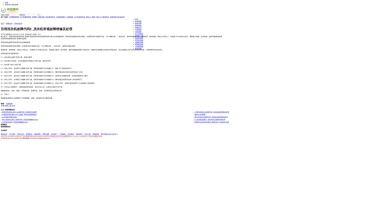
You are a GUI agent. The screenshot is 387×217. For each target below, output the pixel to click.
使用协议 (29, 134)
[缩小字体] (4, 34)
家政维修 (138, 49)
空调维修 (138, 30)
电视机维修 (139, 44)
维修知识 (9, 23)
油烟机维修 (139, 42)
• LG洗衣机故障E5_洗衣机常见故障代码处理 (209, 119)
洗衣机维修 (139, 38)
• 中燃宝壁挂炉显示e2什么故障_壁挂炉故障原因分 (19, 114)
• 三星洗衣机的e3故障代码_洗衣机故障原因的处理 (211, 112)
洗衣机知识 (18, 23)
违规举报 (96, 134)
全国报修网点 (61, 17)
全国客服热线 (14, 17)
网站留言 (79, 134)
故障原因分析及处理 (117, 17)
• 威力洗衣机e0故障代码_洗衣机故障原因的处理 (211, 117)
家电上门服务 (91, 17)
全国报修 (70, 17)
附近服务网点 (50, 17)
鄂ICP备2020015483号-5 (109, 134)
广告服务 (62, 134)
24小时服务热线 (25, 17)
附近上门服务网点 (102, 17)
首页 (2, 23)
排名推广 (54, 134)
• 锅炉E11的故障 (199, 114)
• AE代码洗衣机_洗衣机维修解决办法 (14, 122)
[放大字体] (1, 34)
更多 (3, 110)
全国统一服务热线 (38, 17)
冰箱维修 (138, 32)
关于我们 (12, 134)
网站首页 (4, 134)
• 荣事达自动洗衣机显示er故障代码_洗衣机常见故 (211, 122)
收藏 (6, 106)
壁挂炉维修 (139, 40)
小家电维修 (139, 46)
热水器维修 (139, 34)
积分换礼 (71, 134)
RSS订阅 (87, 134)
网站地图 (46, 134)
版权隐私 (37, 134)
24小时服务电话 (79, 17)
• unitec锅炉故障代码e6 (9, 117)
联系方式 (21, 134)
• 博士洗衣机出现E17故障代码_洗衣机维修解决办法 (19, 119)
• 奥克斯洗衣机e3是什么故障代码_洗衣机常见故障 (19, 112)
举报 (2, 106)
